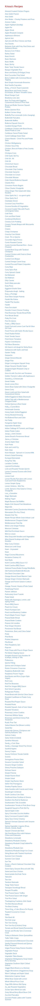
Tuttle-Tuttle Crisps (12, 938)
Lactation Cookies (11, 463)
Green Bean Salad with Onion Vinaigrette (20, 387)
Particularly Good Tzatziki (14, 594)
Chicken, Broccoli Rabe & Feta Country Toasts (19, 149)
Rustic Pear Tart (11, 722)
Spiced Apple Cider (12, 811)
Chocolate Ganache (12, 172)
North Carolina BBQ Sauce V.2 (16, 563)
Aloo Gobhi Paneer (12, 14)
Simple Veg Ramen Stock (14, 781)
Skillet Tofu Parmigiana (13, 784)
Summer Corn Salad (12, 859)
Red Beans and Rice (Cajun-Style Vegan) (17, 677)
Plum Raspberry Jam (12, 645)
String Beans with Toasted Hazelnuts (18, 853)
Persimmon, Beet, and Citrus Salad (17, 631)
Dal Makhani (9, 278)
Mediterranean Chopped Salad (16, 520)
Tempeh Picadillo (11, 890)
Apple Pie (8, 27)
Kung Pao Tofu (10, 461)
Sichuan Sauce (10, 770)
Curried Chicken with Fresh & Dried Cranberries (18, 255)
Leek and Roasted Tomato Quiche (17, 469)
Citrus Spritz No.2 (11, 198)
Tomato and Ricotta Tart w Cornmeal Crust (18, 932)
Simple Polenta (10, 773)
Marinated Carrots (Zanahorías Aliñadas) (19, 509)
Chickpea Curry (10, 153)
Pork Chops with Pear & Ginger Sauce (19, 650)
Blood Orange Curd (12, 95)
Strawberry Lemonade (13, 838)
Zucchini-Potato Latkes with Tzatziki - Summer (18, 998)
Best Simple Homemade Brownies (17, 82)
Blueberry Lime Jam (12, 98)
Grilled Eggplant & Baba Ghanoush (18, 397)
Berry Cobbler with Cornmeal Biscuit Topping (18, 79)
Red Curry (8, 681)
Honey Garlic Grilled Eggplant (16, 412)
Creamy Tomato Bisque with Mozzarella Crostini (19, 225)
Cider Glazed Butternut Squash (16, 180)
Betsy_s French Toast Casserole (17, 88)
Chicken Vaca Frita (12, 146)
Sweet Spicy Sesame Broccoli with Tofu (19, 869)
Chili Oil (8, 161)
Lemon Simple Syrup (12, 483)
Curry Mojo (9, 267)
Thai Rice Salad (11, 898)
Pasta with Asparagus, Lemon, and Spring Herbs (17, 600)
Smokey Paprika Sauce (13, 786)
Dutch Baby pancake (12, 283)
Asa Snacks (9, 44)
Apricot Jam (9, 38)
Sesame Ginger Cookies (14, 765)
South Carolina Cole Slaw (14, 794)
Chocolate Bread (11, 167)
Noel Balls (9, 560)
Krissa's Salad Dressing (13, 455)
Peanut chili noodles (12, 623)
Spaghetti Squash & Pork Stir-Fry (17, 808)
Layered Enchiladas (12, 466)
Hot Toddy (8, 420)
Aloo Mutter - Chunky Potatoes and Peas (19, 19)
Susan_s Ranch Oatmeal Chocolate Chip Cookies (20, 865)
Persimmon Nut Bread (13, 629)
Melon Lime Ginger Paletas (15, 526)
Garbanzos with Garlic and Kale (16, 350)
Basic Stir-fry (9, 64)
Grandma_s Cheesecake (14, 379)
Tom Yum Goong (11, 923)
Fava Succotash (11, 307)
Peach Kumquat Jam (12, 610)
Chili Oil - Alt (9, 158)
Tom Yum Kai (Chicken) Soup (15, 925)
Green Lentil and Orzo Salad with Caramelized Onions (17, 393)
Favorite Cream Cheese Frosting (17, 310)
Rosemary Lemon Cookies (14, 712)
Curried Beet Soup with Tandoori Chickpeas (17, 250)
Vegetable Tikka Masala (13, 956)
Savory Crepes (10, 751)
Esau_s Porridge (11, 294)
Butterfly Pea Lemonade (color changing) (20, 115)
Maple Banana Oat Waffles (14, 501)
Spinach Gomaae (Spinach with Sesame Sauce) (19, 822)
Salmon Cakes (10, 735)
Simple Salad (10, 778)
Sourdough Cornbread (13, 792)
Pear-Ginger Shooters (13, 626)
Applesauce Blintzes (12, 35)
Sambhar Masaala (11, 740)
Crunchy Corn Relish (12, 234)
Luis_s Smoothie (11, 493)
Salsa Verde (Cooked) (13, 738)
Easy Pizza (9, 286)
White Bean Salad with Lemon (16, 979)
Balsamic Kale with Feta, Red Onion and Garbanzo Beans (19, 47)
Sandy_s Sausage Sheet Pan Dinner (18, 746)
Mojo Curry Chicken (12, 544)
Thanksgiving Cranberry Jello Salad (18, 901)
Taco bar (8, 879)
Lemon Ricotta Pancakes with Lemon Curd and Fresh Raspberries (18, 480)
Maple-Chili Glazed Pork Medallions (18, 504)
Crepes (7, 229)
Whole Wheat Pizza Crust (14, 981)
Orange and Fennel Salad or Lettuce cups (18, 582)
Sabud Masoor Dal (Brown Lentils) (17, 725)
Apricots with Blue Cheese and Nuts (18, 41)
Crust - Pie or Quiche (12, 237)
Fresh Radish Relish (12, 334)
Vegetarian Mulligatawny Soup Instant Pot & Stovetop (18, 960)
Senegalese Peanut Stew (14, 759)
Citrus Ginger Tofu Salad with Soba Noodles (17, 192)
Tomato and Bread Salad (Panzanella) (19, 928)
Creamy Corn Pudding (13, 222)
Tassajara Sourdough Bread (15, 888)
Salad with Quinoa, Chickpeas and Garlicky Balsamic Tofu (17, 731)
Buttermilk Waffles (11, 120)
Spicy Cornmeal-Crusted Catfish (16, 816)
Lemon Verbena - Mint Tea (14, 486)
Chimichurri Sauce (11, 164)
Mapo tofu (8, 507)
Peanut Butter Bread (12, 618)
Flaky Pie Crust (10, 318)
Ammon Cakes (10, 22)
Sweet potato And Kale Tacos (15, 874)
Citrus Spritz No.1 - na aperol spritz (17, 195)
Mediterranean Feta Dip (13, 523)
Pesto (7, 634)
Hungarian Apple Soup (13, 423)
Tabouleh (8, 877)
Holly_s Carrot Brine (12, 407)
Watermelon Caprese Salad (15, 976)
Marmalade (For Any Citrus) (15, 512)
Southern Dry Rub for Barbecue (16, 800)
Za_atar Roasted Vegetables (15, 987)
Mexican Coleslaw (11, 528)
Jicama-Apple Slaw (12, 442)
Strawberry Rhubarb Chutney (15, 841)
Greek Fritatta (10, 381)
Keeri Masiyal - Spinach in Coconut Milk (19, 453)
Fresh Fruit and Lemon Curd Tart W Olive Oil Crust (20, 327)
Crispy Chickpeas (11, 232)
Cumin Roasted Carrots (13, 242)
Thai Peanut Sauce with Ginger (16, 896)
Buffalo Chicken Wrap (13, 112)
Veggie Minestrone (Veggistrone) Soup (19, 971)
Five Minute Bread (11, 315)
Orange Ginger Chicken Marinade (17, 579)
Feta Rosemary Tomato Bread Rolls (18, 313)
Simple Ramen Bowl (12, 776)
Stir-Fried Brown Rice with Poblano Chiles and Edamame (18, 834)
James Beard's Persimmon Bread (17, 436)
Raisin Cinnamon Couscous (15, 668)
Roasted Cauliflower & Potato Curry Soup (18, 698)
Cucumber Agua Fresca (13, 240)
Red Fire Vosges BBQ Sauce (15, 686)
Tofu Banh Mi (9, 917)
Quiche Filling (10, 663)
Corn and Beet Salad (12, 216)
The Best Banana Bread (13, 904)
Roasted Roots (10, 704)
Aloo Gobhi (9, 17)
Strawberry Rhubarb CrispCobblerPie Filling (18, 844)
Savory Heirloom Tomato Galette (17, 754)
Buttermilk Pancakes (12, 118)
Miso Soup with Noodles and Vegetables (19, 536)
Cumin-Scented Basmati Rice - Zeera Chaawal (18, 246)
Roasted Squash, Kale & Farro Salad (18, 707)
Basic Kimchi (9, 56)
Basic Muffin (9, 62)
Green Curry (9, 389)
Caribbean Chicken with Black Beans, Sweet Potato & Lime (19, 129)
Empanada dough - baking (14, 291)
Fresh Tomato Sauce (12, 336)
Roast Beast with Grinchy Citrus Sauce (19, 694)
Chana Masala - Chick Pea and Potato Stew (19, 139)
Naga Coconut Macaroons (14, 555)
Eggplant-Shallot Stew (13, 288)
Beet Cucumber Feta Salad (15, 75)
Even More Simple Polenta (14, 297)
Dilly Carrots (9, 280)
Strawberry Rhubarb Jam (14, 848)
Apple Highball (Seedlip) (14, 25)
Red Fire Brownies (12, 684)
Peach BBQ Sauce (12, 604)
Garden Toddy (10, 352)
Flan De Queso (10, 321)
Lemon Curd (9, 476)
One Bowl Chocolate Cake (14, 573)
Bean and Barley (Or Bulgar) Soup (17, 72)
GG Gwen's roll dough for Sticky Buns (18, 347)
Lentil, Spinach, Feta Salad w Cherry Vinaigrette (18, 490)
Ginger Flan (9, 361)
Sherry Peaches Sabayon (14, 767)
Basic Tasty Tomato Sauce (14, 67)
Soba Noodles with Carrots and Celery (19, 789)
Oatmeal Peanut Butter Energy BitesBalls (20, 568)
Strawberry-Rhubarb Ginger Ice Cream (19, 851)
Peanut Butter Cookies (13, 620)
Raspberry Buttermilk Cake (15, 671)
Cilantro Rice (9, 183)
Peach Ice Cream (11, 607)
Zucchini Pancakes (12, 995)
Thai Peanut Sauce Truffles (15, 893)
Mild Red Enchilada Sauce (14, 531)
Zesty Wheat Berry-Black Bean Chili (18, 992)
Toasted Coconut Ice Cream (15, 912)
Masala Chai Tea (11, 515)
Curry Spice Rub (11, 270)
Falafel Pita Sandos (12, 302)
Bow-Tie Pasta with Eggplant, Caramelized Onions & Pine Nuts (17, 101)
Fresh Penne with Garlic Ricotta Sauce (19, 331)
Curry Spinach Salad (12, 272)
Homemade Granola (12, 409)
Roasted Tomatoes (12, 710)
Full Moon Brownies (12, 344)
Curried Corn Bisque (12, 259)
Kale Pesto (9, 444)
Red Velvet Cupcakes (13, 689)
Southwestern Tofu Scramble (15, 803)
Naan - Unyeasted (11, 549)
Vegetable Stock (11, 953)
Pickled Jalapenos (11, 639)
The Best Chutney (11, 906)
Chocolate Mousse (12, 177)
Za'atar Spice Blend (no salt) (15, 990)
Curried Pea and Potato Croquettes (17, 264)
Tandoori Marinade (12, 882)
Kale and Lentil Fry (12, 447)
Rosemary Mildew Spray (14, 715)
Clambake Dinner (11, 201)
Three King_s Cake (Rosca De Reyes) (19, 909)
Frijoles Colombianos (13, 342)
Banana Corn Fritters (12, 51)
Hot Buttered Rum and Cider (15, 417)
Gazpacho (8, 355)
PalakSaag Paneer (12, 589)
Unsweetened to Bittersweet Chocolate (19, 941)
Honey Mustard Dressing (14, 415)
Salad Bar (8, 728)
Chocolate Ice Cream (12, 175)
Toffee (7, 915)
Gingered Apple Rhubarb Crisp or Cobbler (17, 370)
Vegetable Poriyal (11, 951)
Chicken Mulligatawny (13, 143)
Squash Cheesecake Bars (14, 831)
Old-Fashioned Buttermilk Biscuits (17, 571)
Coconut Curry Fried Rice (14, 204)
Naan (7, 552)
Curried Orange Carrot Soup (15, 261)
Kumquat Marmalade (12, 458)
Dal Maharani (10, 275)
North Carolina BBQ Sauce (15, 565)
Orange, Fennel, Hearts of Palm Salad (19, 586)
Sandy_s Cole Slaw (12, 743)
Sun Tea (8, 861)
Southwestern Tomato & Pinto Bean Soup (20, 805)
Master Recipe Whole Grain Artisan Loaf (19, 518)
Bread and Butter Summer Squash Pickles (17, 106)
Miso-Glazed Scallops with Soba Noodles (17, 540)
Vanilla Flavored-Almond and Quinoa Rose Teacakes (18, 944)
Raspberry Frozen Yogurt (14, 674)
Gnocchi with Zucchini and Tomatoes (18, 373)
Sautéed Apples (11, 749)
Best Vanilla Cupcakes (13, 85)
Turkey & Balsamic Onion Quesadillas (19, 935)
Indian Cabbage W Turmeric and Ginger (19, 428)
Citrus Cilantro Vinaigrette (14, 188)
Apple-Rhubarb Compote (14, 33)
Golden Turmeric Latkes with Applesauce (20, 376)
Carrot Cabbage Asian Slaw (15, 136)
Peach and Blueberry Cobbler (16, 612)
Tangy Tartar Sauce (12, 885)
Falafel (7, 305)
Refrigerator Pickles (12, 692)
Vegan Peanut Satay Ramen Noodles (18, 948)
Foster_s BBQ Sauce (12, 324)
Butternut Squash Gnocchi (14, 123)
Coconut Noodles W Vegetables (16, 206)
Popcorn (8, 647)
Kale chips (9, 450)
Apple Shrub (9, 30)
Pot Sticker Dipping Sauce (14, 653)
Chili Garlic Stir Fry (12, 156)
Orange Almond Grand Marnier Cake (18, 576)
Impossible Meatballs (12, 426)
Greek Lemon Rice (12, 384)
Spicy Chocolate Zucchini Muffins (17, 813)
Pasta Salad (9, 597)
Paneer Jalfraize (11, 592)
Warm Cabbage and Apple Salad (17, 973)
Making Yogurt (10, 499)
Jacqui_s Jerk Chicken (13, 434)
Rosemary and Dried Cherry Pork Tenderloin (17, 719)
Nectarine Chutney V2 (13, 557)
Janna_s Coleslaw (11, 439)
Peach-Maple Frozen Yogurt (15, 615)
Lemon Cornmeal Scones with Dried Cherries (18, 472)
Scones (7, 757)
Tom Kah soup (10, 920)
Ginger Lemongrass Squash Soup (17, 363)
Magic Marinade (11, 496)
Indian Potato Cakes (12, 431)
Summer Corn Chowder (13, 856)
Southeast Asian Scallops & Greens (18, 797)
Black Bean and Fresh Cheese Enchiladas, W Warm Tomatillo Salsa (18, 91)
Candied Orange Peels (13, 126)
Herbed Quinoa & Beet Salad (15, 404)
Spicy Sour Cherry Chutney (15, 819)
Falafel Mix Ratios (11, 299)
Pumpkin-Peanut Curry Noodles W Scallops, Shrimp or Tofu (17, 656)
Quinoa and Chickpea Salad (15, 665)
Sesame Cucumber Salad (14, 762)
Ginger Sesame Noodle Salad (16, 366)
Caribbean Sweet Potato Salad (16, 133)
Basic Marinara (10, 59)
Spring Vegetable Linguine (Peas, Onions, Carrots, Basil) (17, 827)
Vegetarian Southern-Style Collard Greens (17, 964)
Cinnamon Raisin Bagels (14, 185)
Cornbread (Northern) (13, 219)
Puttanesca (9, 660)
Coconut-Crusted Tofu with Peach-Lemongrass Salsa (17, 210)
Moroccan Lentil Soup (13, 546)
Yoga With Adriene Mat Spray (15, 984)
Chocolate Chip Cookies (14, 169)
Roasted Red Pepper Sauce (15, 702)
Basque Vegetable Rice (13, 70)
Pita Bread (9, 642)
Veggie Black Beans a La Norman (17, 968)
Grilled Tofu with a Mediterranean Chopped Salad (17, 400)
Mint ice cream (10, 534)
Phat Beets (9, 637)
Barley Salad (9, 54)
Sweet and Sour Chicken (14, 871)
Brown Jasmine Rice (12, 110)
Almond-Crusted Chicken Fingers (17, 11)
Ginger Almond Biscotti (13, 358)
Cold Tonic (9, 213)
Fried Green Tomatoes (13, 339)
